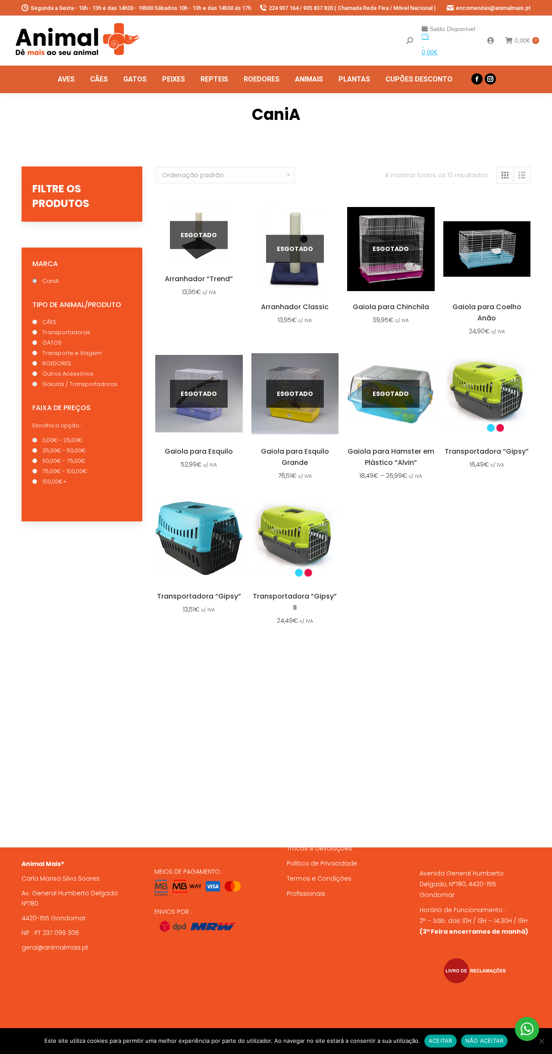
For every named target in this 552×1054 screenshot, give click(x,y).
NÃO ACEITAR (484, 1040)
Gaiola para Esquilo (199, 451)
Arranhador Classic (295, 307)
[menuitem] (66, 79)
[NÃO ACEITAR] (541, 1041)
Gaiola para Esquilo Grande (295, 456)
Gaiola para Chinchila (391, 307)
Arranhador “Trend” (199, 279)
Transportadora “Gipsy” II (295, 601)
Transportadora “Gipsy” (487, 451)
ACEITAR (440, 1040)
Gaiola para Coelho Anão (486, 312)
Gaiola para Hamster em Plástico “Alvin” (391, 456)
